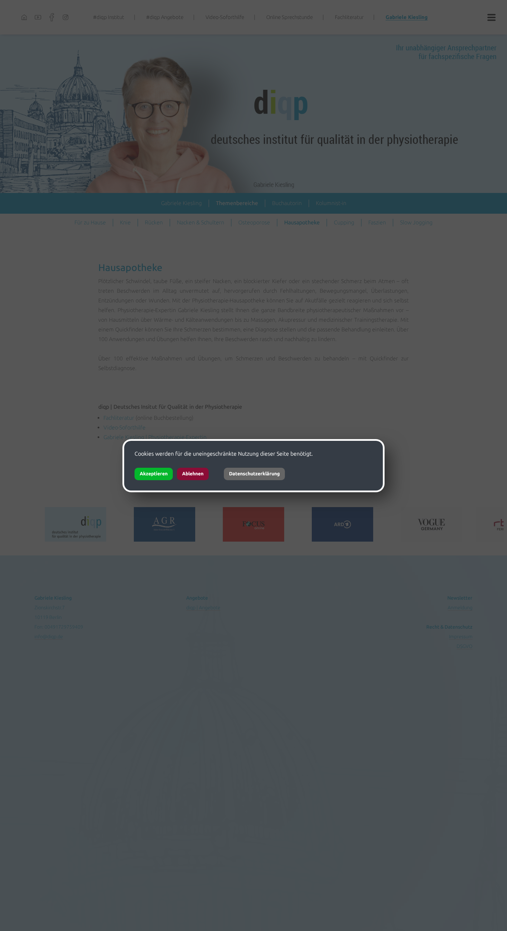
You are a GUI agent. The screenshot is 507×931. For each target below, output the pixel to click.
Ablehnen (192, 474)
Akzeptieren (154, 474)
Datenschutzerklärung (254, 474)
